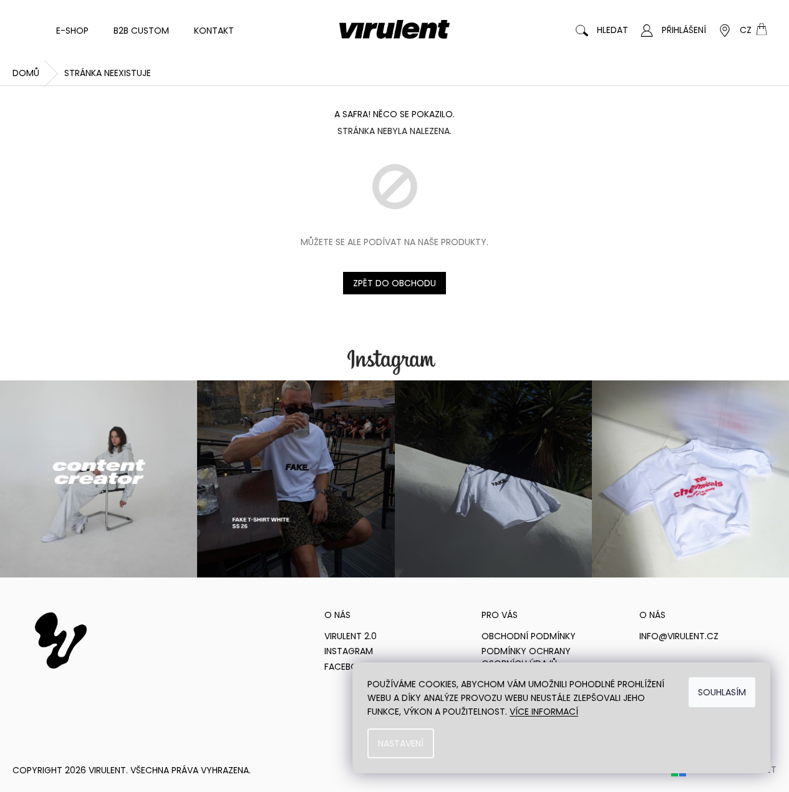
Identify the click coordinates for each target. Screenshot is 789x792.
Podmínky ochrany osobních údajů (526, 657)
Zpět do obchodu (394, 283)
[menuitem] (72, 31)
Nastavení (401, 743)
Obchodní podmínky (529, 636)
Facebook (347, 667)
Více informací (544, 711)
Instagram (348, 651)
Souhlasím (722, 692)
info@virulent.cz (679, 636)
